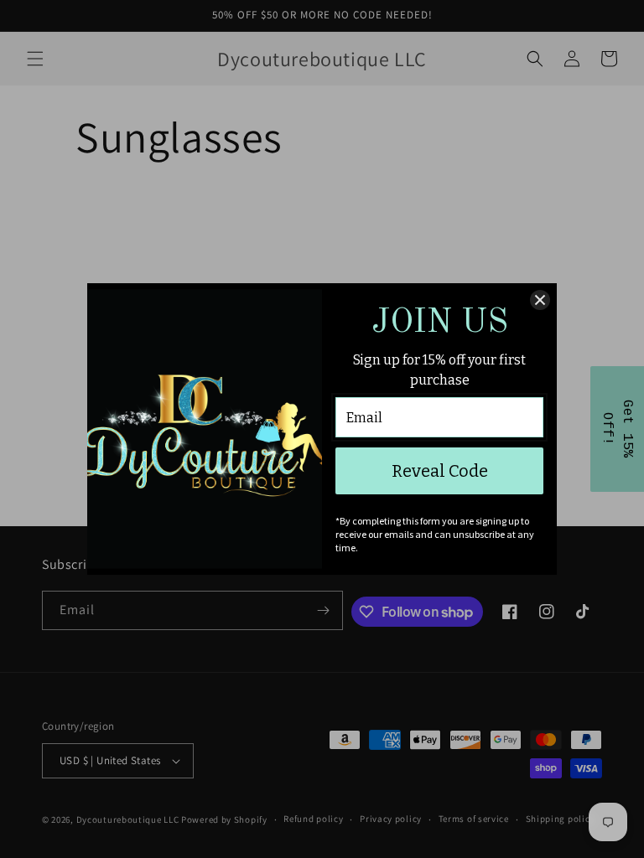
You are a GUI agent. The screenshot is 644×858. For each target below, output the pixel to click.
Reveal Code (440, 471)
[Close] (540, 300)
